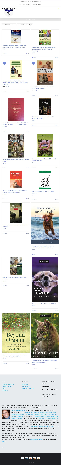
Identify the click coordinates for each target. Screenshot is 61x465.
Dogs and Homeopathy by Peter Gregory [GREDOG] (44, 303)
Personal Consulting (7, 386)
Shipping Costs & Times (8, 384)
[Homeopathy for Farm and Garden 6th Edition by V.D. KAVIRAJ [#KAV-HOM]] (45, 145)
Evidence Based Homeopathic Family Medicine (42, 426)
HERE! (3, 441)
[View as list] (31, 25)
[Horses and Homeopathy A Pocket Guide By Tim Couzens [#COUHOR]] (16, 213)
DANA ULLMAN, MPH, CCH (18, 410)
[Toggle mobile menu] (58, 8)
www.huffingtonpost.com (36, 439)
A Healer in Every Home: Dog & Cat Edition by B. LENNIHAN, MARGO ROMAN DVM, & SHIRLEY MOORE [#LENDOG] (15, 82)
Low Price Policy (26, 386)
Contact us (5, 390)
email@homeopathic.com (36, 1)
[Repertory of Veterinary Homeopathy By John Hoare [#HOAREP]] (16, 266)
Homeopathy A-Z (30, 414)
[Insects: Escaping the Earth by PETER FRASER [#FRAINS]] (45, 180)
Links (4, 388)
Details (28, 53)
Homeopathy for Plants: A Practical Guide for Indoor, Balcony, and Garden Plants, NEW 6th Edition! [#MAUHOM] (44, 49)
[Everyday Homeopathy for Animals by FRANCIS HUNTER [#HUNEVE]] (16, 146)
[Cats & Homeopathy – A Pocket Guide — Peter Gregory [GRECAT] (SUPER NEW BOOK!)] (45, 335)
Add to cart (5, 53)
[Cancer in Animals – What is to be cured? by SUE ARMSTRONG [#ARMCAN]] (45, 106)
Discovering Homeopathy (17, 416)
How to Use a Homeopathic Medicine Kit (48, 418)
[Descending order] (15, 25)
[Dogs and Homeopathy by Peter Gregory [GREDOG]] (45, 279)
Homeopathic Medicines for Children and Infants (45, 414)
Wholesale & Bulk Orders (28, 388)
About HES (25, 384)
